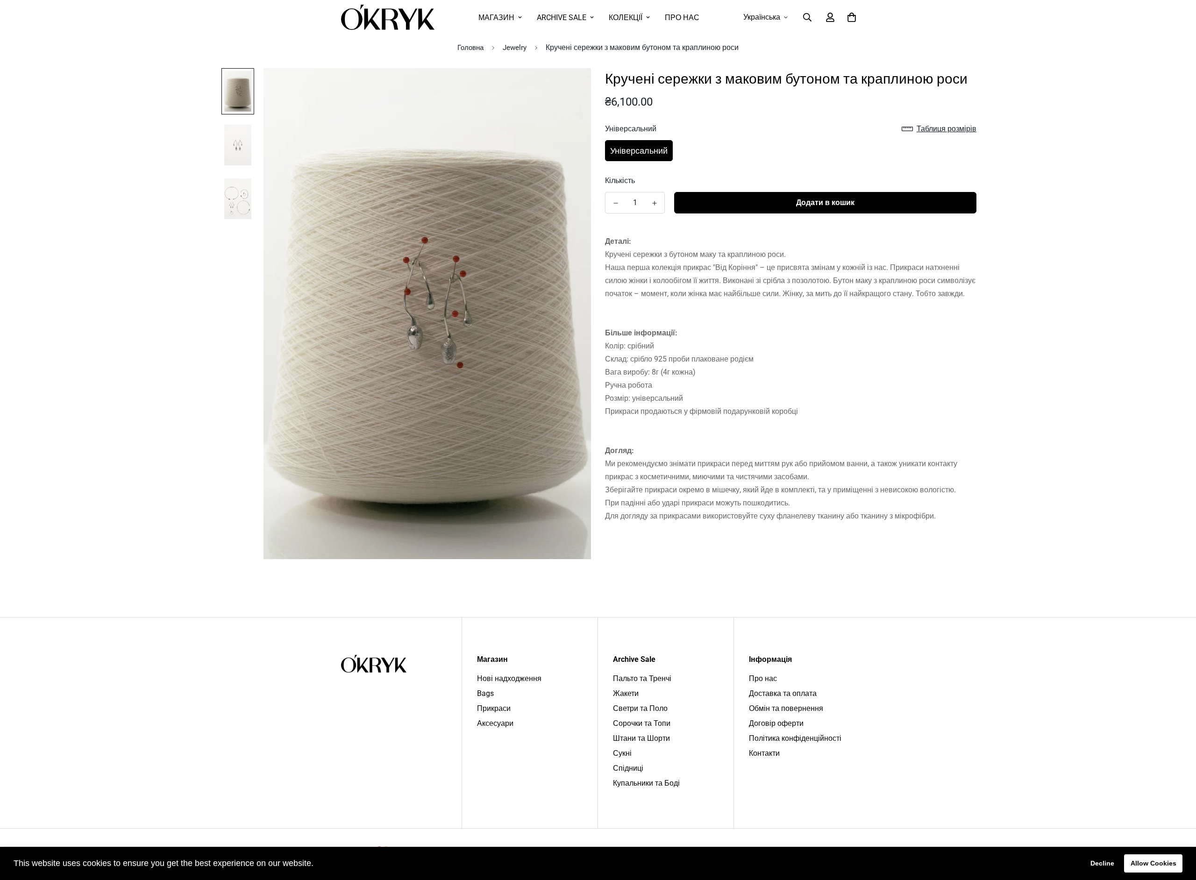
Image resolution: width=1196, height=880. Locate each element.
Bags (485, 693)
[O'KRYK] (387, 17)
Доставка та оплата (783, 693)
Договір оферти (776, 723)
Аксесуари (495, 723)
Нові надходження (509, 678)
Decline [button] (1102, 863)
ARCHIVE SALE (561, 17)
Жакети (626, 693)
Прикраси (494, 708)
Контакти (764, 753)
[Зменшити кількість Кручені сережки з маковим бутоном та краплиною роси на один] (615, 203)
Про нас (763, 678)
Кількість (620, 180)
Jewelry (515, 47)
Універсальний (639, 151)
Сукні (622, 753)
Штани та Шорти (641, 738)
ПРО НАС (682, 17)
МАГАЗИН (496, 17)
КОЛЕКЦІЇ (625, 17)
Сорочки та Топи (641, 723)
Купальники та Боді (646, 783)
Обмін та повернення (786, 708)
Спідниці (628, 768)
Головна (470, 47)
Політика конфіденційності (795, 738)
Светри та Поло (640, 708)
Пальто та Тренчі (642, 678)
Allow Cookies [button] (1153, 863)
